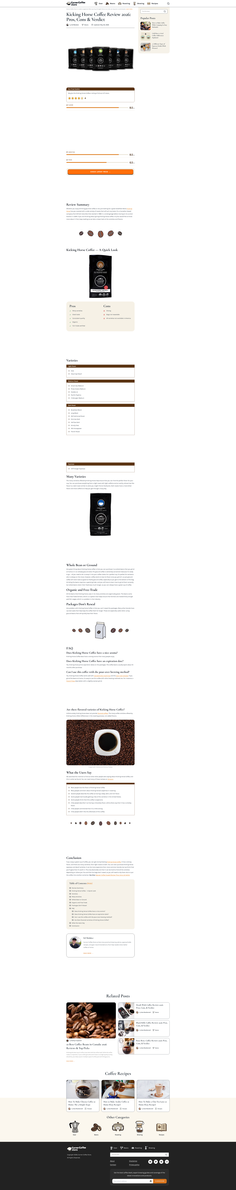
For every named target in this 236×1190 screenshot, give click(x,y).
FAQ (73, 908)
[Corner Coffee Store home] (76, 1148)
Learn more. (129, 9)
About (112, 1161)
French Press (70, 681)
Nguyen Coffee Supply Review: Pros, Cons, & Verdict (113, 875)
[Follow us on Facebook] (150, 1162)
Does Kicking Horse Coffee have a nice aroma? (89, 911)
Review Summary (77, 888)
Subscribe (159, 1181)
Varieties (75, 894)
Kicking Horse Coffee (114, 862)
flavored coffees (103, 713)
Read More (88, 953)
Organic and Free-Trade (79, 902)
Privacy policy (134, 1165)
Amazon (110, 779)
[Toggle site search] (168, 3)
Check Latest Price (99, 172)
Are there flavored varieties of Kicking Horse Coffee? (91, 920)
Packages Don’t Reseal (79, 905)
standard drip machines (102, 676)
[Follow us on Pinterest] (161, 1162)
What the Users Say (78, 923)
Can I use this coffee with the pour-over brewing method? (93, 917)
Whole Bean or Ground (79, 899)
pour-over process (122, 676)
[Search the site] (166, 1155)
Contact (113, 1165)
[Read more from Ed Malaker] (67, 25)
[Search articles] (164, 11)
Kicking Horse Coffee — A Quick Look (84, 891)
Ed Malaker (75, 25)
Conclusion (75, 926)
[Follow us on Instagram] (167, 1162)
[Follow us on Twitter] (156, 1162)
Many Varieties (77, 897)
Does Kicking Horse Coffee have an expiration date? (91, 914)
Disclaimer (133, 1161)
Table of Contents (80, 883)
